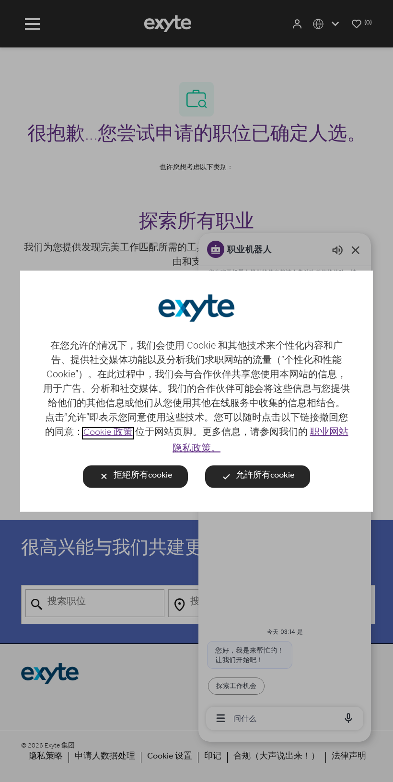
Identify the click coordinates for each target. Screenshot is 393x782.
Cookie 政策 (108, 433)
